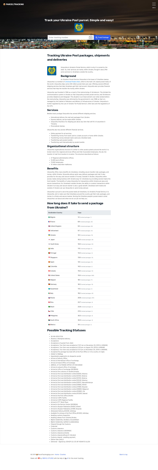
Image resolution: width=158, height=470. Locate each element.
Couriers (63, 454)
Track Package (103, 37)
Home (57, 454)
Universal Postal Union (72, 82)
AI (67, 458)
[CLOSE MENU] (154, 4)
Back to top (123, 454)
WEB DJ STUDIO (47, 458)
